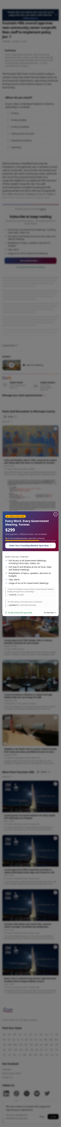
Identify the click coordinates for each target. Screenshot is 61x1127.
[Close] (55, 514)
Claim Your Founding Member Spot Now (29, 545)
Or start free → (50, 612)
